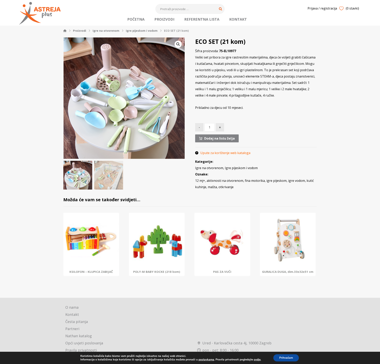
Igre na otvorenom (209, 168)
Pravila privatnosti (81, 350)
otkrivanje (226, 187)
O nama (72, 307)
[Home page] (64, 31)
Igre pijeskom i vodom (241, 168)
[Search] (220, 9)
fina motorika (255, 180)
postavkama (206, 359)
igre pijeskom (276, 180)
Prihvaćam (286, 358)
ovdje (257, 359)
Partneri (72, 328)
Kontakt (72, 314)
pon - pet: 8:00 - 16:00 (220, 350)
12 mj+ (200, 180)
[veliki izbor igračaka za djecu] (40, 13)
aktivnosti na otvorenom (225, 180)
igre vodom (296, 180)
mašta (212, 187)
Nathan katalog (78, 335)
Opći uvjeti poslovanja (84, 343)
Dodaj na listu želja (219, 138)
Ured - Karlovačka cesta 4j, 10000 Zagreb (237, 343)
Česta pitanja (76, 321)
